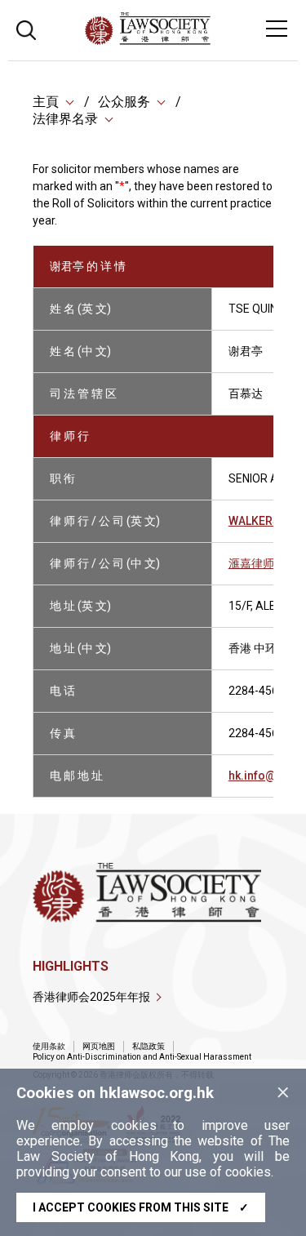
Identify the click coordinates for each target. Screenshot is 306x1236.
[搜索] (26, 28)
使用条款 (49, 1046)
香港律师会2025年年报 (91, 996)
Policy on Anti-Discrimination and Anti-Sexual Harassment (142, 1056)
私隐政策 (148, 1046)
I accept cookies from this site (141, 1207)
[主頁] (192, 40)
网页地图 (98, 1046)
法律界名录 (65, 119)
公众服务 (124, 101)
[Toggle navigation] (277, 29)
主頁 (46, 101)
